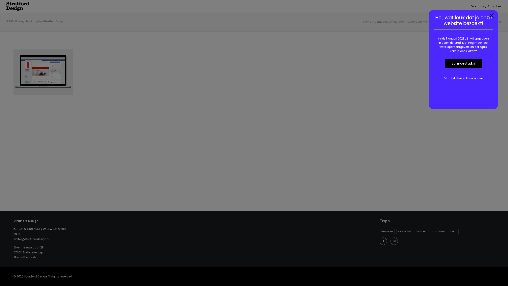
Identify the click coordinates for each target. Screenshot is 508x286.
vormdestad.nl (463, 63)
